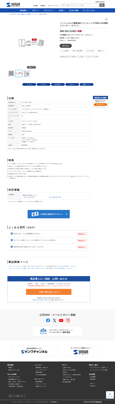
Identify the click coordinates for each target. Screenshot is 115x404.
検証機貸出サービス (15, 379)
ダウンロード (48, 10)
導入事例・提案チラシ (15, 384)
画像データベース (41, 386)
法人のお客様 (12, 374)
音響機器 (28, 14)
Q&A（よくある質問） (70, 370)
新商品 (11, 367)
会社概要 (93, 376)
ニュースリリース (41, 370)
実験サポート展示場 (69, 379)
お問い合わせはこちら (48, 292)
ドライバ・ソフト (41, 384)
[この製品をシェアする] (106, 19)
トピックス (38, 365)
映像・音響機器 (21, 14)
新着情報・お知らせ (42, 367)
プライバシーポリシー (24, 402)
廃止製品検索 (67, 382)
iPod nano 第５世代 (29, 197)
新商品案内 (39, 372)
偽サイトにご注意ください (16, 396)
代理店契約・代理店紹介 (16, 386)
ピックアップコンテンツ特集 (18, 266)
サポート (35, 10)
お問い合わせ (67, 367)
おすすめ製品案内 (41, 374)
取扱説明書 (39, 381)
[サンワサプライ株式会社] (13, 5)
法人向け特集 (73, 10)
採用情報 (42, 5)
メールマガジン (67, 377)
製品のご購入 (93, 365)
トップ (8, 14)
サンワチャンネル (89, 10)
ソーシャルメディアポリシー (41, 402)
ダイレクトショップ (53, 5)
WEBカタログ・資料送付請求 (72, 374)
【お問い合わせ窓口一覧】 (40, 300)
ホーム (15, 402)
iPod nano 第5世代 (64, 266)
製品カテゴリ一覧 (14, 370)
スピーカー (35, 14)
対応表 (61, 10)
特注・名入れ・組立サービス (17, 381)
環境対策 (93, 379)
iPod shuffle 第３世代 (55, 197)
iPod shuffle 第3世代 (59, 268)
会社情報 (35, 5)
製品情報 (23, 10)
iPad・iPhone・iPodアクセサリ (36, 266)
